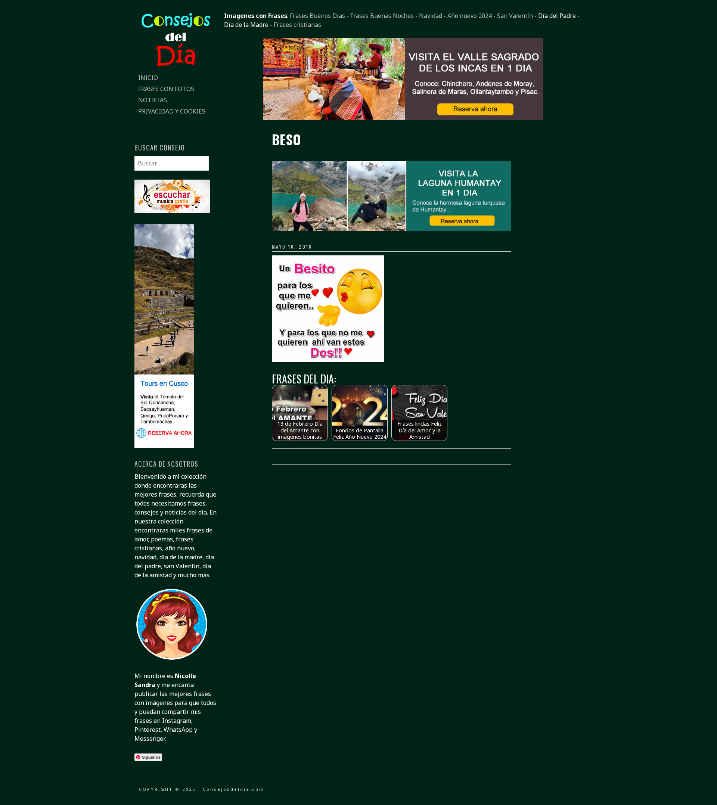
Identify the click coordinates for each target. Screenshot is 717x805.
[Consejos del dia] (175, 67)
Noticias (152, 100)
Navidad (430, 16)
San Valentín (515, 16)
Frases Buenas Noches (382, 16)
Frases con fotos (166, 89)
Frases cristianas (297, 25)
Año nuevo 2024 (469, 16)
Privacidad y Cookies (171, 111)
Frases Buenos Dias (317, 16)
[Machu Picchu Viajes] (403, 118)
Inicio (148, 78)
